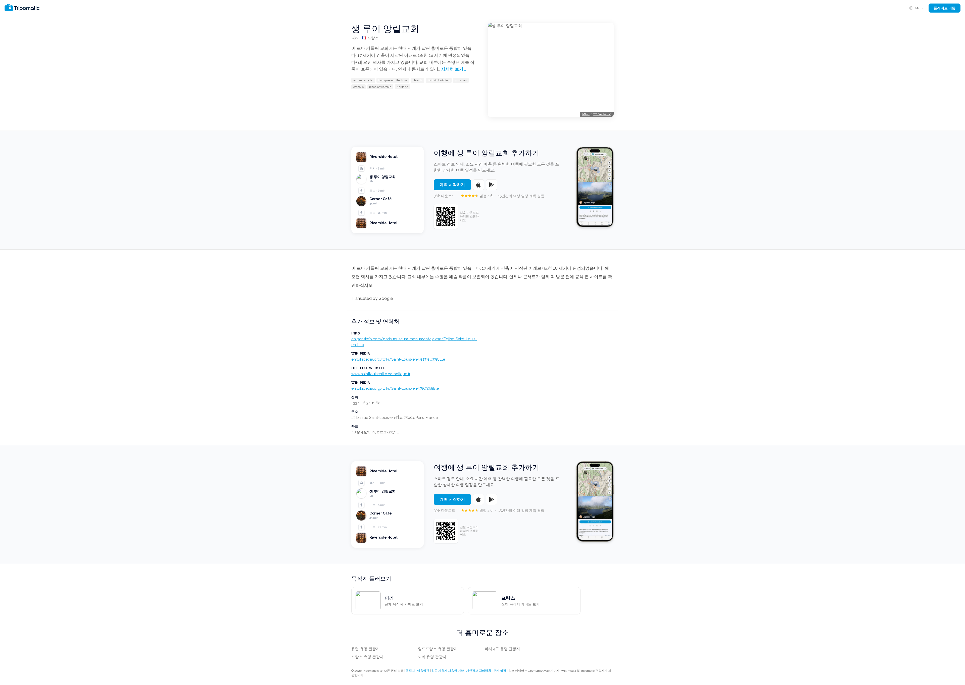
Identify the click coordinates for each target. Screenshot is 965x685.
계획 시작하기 (452, 184)
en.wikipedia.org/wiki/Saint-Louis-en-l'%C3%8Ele (395, 388)
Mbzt (586, 114)
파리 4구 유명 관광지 (502, 649)
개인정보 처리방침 (478, 670)
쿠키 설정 (499, 670)
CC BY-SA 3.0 (602, 114)
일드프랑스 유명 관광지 (438, 649)
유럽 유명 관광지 (365, 649)
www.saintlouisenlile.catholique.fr (380, 374)
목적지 (410, 670)
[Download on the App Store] (478, 184)
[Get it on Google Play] (491, 184)
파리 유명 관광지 (432, 657)
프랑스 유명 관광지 (367, 657)
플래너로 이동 (944, 8)
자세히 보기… (453, 69)
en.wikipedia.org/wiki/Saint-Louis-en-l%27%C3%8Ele (398, 359)
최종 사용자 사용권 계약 (447, 670)
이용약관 (423, 670)
